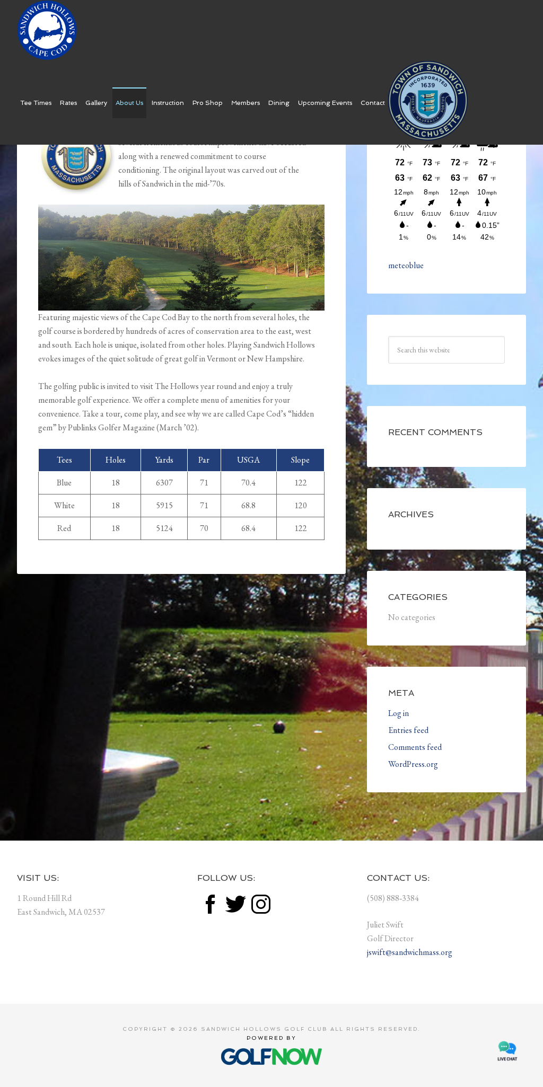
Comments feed (415, 747)
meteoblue (406, 265)
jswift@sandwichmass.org (409, 952)
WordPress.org (413, 764)
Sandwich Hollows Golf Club (47, 30)
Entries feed (408, 730)
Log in (398, 713)
